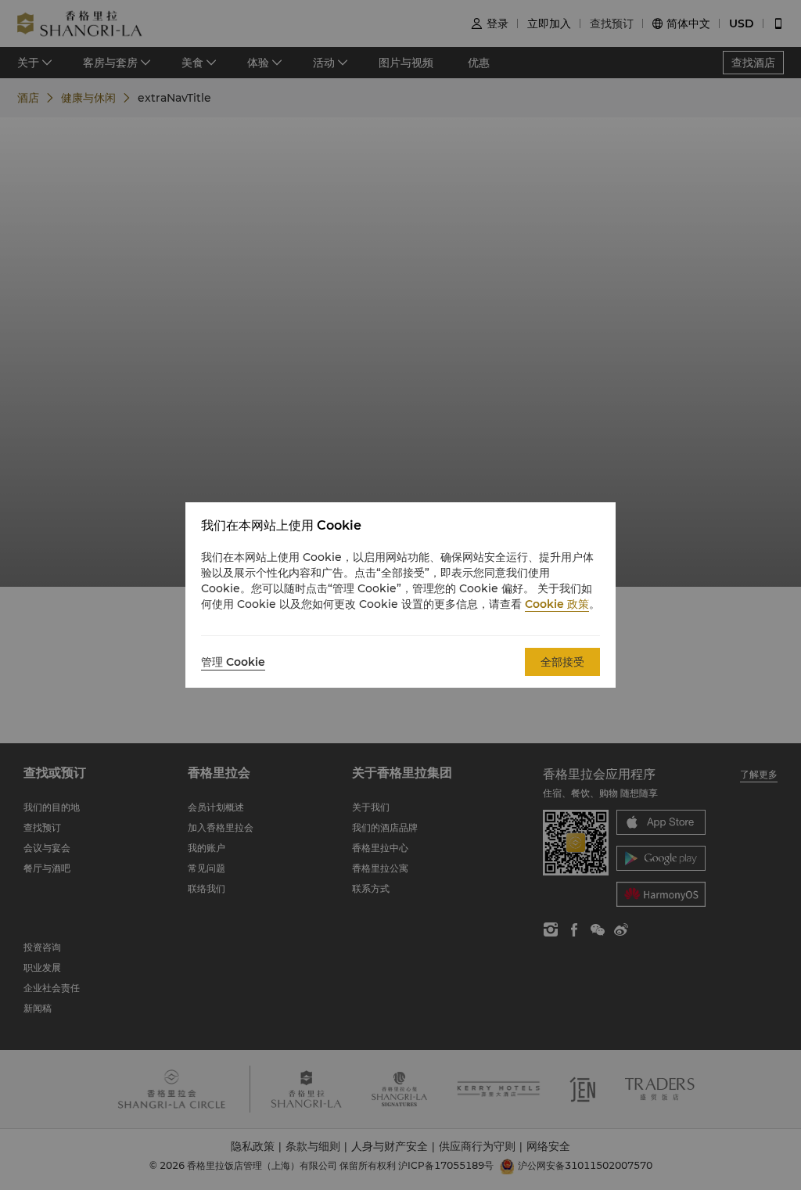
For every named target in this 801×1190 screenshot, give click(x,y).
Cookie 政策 (557, 604)
